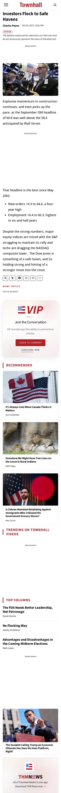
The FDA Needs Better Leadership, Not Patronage (28, 609)
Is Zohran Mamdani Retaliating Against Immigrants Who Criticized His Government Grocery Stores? (28, 513)
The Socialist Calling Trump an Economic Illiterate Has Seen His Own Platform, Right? (29, 748)
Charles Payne (11, 26)
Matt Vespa (11, 466)
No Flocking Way (15, 625)
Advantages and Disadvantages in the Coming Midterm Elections (28, 641)
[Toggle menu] (6, 4)
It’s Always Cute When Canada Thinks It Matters (28, 408)
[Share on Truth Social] (12, 278)
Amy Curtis (10, 520)
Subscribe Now (30, 349)
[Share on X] (5, 278)
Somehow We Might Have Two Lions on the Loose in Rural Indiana (28, 459)
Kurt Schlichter (12, 414)
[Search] (55, 4)
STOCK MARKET (10, 291)
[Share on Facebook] (19, 278)
